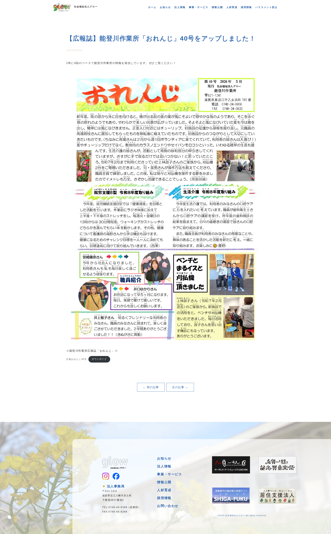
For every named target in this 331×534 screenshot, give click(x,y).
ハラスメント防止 (266, 7)
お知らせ (165, 7)
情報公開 (217, 7)
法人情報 (179, 7)
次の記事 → (180, 387)
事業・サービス (198, 7)
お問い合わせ (167, 506)
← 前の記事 (151, 387)
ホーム (152, 7)
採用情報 (246, 7)
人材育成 (231, 7)
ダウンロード (99, 359)
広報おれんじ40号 (76, 359)
